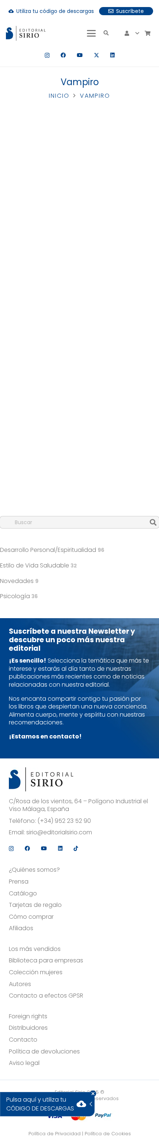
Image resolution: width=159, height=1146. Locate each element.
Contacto (23, 1040)
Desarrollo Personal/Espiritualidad (52, 550)
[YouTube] (80, 55)
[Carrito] (147, 33)
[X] (96, 55)
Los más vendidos (35, 949)
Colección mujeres (35, 972)
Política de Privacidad (54, 1133)
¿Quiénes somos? (34, 870)
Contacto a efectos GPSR (46, 996)
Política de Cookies (108, 1133)
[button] (91, 33)
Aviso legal (24, 1063)
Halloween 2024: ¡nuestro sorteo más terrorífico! (68, 486)
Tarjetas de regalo (35, 905)
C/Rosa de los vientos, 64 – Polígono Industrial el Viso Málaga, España (78, 805)
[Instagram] (47, 55)
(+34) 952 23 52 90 (64, 821)
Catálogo (23, 893)
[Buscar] (153, 522)
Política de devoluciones (44, 1052)
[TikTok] (76, 848)
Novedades (19, 581)
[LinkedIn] (112, 55)
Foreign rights (28, 1016)
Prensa (18, 882)
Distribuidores (28, 1028)
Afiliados (21, 928)
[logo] (25, 33)
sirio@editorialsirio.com (59, 832)
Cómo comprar (31, 917)
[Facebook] (63, 55)
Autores (20, 984)
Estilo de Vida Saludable (38, 565)
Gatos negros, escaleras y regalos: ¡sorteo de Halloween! (65, 294)
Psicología (19, 596)
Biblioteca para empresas (46, 960)
